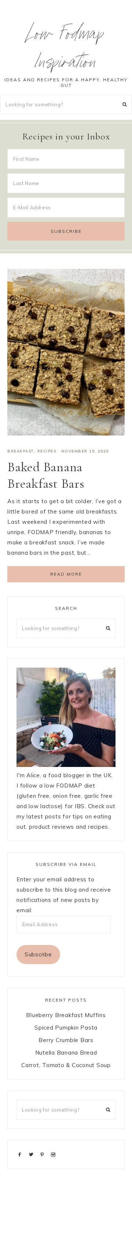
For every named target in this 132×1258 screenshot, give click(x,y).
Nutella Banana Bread (66, 1052)
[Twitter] (32, 1154)
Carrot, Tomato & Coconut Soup (66, 1065)
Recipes (46, 451)
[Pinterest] (43, 1154)
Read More (66, 574)
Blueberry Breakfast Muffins (66, 1015)
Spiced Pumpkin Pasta (66, 1027)
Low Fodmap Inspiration (66, 50)
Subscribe (38, 954)
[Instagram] (54, 1154)
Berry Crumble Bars (66, 1040)
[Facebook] (21, 1154)
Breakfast (20, 451)
